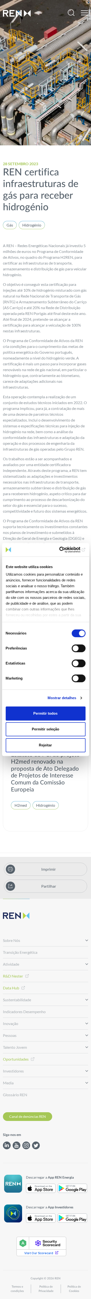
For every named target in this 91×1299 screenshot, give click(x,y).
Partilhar (48, 886)
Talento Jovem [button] (15, 1047)
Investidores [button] (13, 1071)
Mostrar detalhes (62, 698)
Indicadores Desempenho (24, 1011)
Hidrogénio (31, 225)
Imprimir (48, 869)
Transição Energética (20, 952)
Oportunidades (16, 1059)
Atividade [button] (11, 964)
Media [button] (8, 1082)
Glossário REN (15, 1094)
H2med (21, 805)
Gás (10, 225)
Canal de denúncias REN (27, 1116)
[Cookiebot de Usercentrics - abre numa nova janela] (64, 550)
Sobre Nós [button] (11, 940)
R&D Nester (13, 976)
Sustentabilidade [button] (17, 999)
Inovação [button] (10, 1023)
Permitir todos (45, 713)
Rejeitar (45, 745)
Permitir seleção (45, 729)
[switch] (78, 648)
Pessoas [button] (10, 1035)
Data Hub (11, 988)
